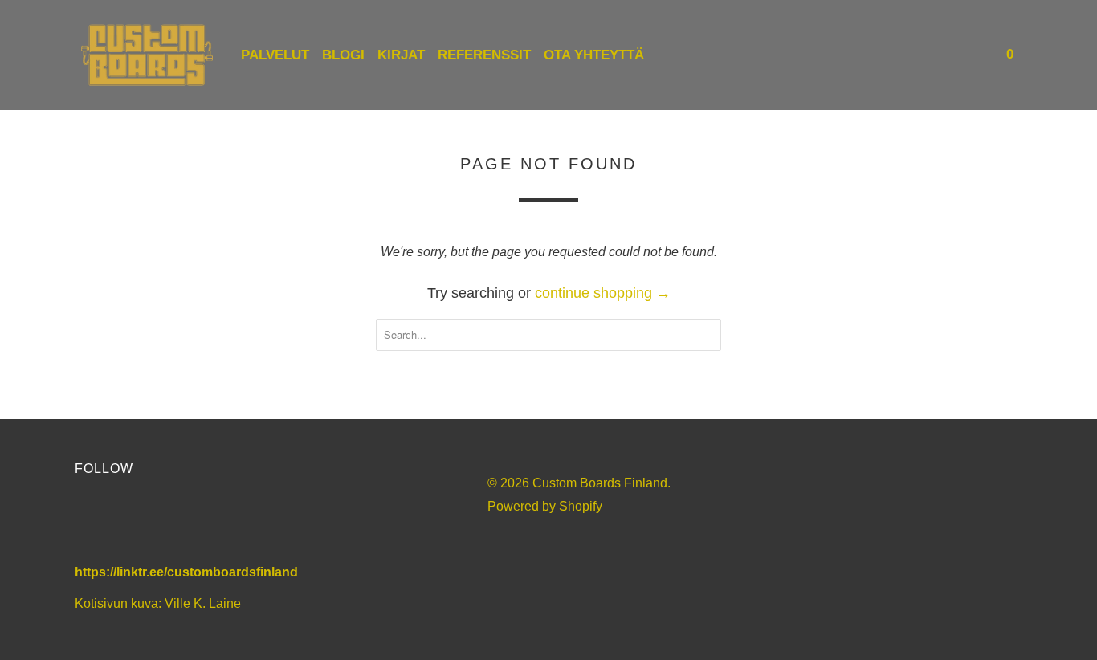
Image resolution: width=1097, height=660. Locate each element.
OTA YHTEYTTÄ (594, 55)
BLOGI (343, 55)
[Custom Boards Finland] (147, 55)
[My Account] (954, 55)
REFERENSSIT (484, 55)
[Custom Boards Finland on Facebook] (94, 523)
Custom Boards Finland (599, 483)
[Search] (975, 55)
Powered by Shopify (544, 506)
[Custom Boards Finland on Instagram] (181, 523)
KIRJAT (401, 55)
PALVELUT (275, 55)
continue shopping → (603, 293)
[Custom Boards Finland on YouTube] (137, 523)
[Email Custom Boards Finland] (224, 523)
